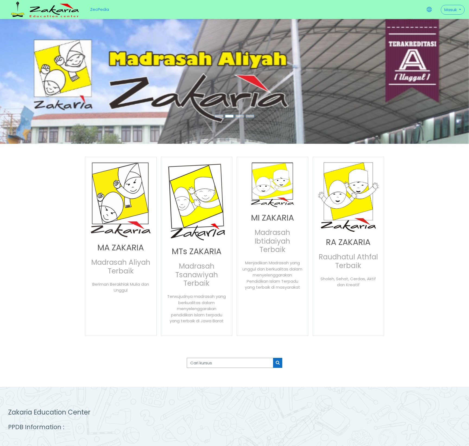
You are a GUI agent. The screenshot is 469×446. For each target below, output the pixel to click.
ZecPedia (99, 9)
